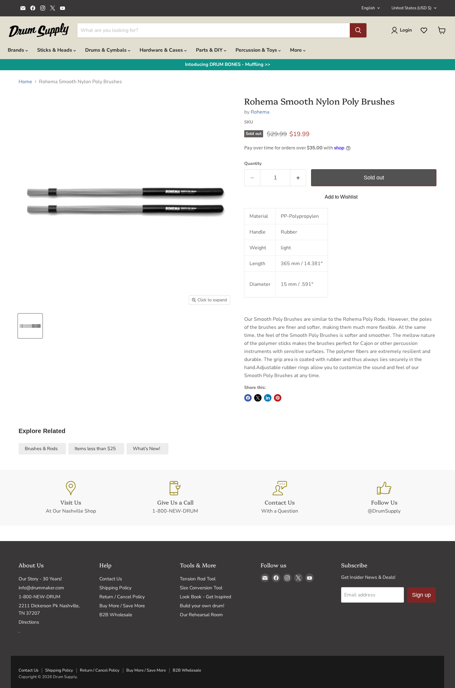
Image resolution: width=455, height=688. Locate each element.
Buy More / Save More (122, 606)
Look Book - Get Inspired (205, 597)
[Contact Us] (280, 497)
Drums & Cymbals (106, 50)
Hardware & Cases (162, 50)
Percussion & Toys (257, 50)
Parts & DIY (210, 50)
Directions (29, 622)
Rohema (260, 112)
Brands (16, 50)
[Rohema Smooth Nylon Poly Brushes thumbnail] (30, 326)
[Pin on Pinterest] (277, 398)
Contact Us (110, 579)
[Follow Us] (384, 497)
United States (411, 8)
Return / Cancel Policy (122, 597)
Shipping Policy (115, 588)
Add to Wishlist (341, 197)
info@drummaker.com (41, 588)
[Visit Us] (71, 497)
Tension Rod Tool (197, 579)
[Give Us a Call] (175, 497)
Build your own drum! (202, 606)
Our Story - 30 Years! (40, 579)
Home (25, 81)
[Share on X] (258, 398)
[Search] (358, 30)
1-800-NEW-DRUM (39, 597)
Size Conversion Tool (201, 588)
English (368, 8)
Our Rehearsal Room (201, 615)
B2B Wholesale (115, 615)
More (296, 50)
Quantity (253, 163)
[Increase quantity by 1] (298, 177)
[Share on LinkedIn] (267, 398)
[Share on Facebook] (248, 398)
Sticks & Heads (55, 50)
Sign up (421, 595)
